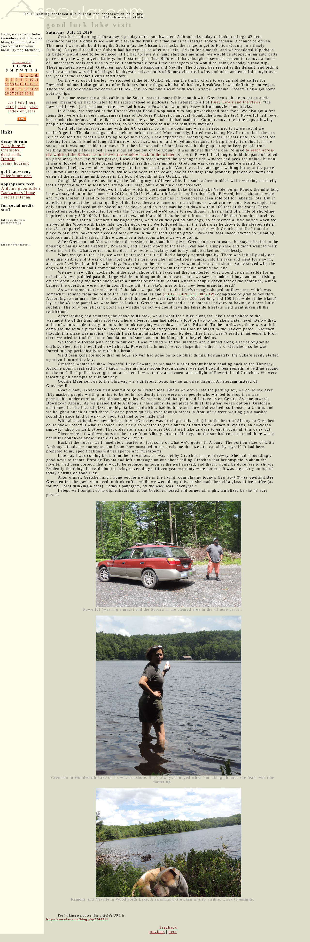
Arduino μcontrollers (21, 188)
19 (7, 89)
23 (27, 89)
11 (36, 79)
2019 (10, 107)
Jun (11, 102)
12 (7, 84)
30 (27, 93)
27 (12, 93)
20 (12, 89)
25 (36, 89)
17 (32, 84)
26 (7, 93)
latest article (21, 62)
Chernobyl (11, 150)
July (21, 102)
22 (22, 89)
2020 (22, 107)
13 (12, 84)
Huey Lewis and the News (236, 102)
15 (22, 84)
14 (17, 84)
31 (32, 93)
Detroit (8, 159)
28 (17, 93)
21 (17, 89)
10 (32, 79)
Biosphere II (13, 146)
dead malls (11, 154)
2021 (34, 107)
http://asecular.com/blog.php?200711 (77, 919)
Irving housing (15, 163)
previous (157, 932)
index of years (21, 111)
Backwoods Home (18, 193)
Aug (32, 102)
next (173, 932)
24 (32, 89)
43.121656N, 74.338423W (189, 294)
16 (27, 84)
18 (36, 84)
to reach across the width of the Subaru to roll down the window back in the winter (160, 152)
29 (22, 93)
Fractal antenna (15, 197)
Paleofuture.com (16, 176)
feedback (168, 927)
